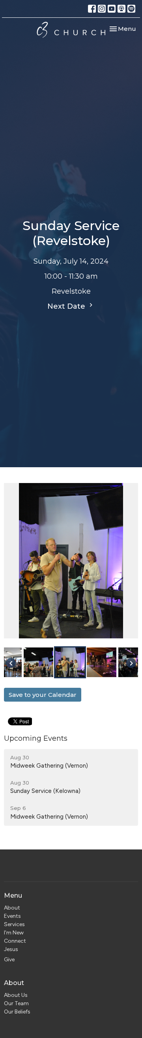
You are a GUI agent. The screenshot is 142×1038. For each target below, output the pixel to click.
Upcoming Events (35, 738)
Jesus (11, 949)
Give (9, 959)
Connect (15, 941)
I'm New (14, 932)
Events (12, 916)
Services (14, 924)
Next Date (67, 306)
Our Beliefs (17, 1011)
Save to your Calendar (43, 694)
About (12, 907)
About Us (16, 995)
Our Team (16, 1003)
